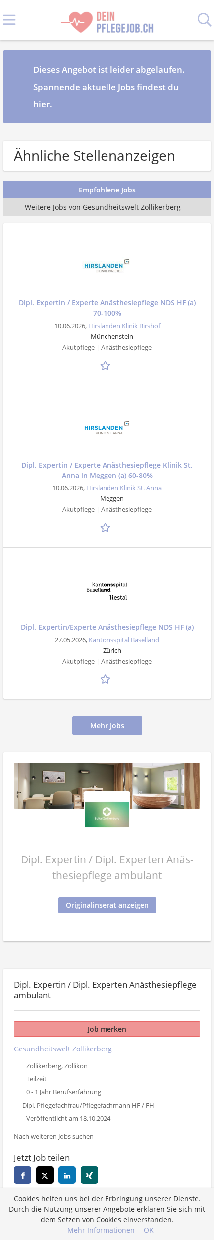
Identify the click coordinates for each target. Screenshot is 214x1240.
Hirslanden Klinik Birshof (124, 326)
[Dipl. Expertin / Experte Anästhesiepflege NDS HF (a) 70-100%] (107, 265)
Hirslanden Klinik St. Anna (124, 488)
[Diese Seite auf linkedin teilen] (67, 1175)
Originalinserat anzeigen (107, 905)
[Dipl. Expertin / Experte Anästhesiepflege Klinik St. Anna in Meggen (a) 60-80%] (107, 428)
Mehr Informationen (101, 1230)
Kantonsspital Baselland (124, 640)
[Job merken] (107, 365)
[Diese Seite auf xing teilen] (89, 1175)
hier (41, 104)
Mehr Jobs (107, 725)
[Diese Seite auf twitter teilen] (45, 1175)
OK (149, 1230)
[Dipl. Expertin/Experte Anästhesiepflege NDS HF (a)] (107, 590)
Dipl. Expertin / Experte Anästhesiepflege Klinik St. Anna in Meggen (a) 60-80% (107, 470)
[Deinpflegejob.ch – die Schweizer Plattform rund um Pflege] (107, 20)
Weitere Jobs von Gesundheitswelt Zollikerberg (103, 207)
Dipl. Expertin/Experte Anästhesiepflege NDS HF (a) (107, 627)
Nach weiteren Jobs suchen (54, 1136)
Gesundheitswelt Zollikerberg (63, 1048)
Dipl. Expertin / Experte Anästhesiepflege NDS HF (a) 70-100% (107, 308)
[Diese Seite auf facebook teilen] (22, 1175)
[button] (195, 86)
